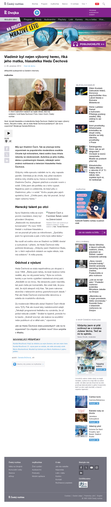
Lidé (71, 19)
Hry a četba (90, 19)
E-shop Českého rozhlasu (88, 320)
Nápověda (60, 470)
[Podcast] (6, 141)
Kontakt (59, 480)
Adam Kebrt (43, 114)
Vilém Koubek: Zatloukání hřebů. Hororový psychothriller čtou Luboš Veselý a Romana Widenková (98, 95)
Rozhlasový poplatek (64, 483)
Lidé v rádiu (60, 473)
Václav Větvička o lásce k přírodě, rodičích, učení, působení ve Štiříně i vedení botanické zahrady (97, 251)
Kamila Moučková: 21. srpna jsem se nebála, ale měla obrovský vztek (39, 346)
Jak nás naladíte (62, 466)
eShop (11, 476)
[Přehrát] (8, 133)
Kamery (92, 15)
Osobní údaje (77, 496)
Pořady (38, 19)
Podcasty (36, 473)
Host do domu (29, 66)
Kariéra (58, 476)
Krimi (79, 199)
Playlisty (62, 19)
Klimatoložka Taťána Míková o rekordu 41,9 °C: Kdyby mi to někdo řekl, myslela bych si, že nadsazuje (97, 172)
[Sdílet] (10, 141)
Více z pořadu (82, 242)
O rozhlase (75, 4)
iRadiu (20, 332)
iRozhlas (35, 4)
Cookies (67, 496)
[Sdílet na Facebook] (6, 148)
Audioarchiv (93, 12)
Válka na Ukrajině (15, 466)
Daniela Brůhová (24, 358)
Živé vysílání (81, 211)
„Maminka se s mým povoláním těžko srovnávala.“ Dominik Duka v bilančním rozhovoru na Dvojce (98, 303)
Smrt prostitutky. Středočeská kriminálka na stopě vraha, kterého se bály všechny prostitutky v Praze (97, 133)
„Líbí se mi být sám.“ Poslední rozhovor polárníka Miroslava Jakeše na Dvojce (97, 286)
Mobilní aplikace (38, 476)
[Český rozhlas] (13, 4)
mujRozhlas (55, 4)
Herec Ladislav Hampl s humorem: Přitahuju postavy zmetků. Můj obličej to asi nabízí (97, 114)
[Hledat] (104, 4)
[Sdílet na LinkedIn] (6, 160)
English (99, 496)
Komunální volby (15, 470)
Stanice (65, 4)
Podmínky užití (89, 496)
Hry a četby (81, 195)
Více (102, 19)
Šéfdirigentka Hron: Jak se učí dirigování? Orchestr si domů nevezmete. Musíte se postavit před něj (97, 154)
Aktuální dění (10, 19)
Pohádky (80, 203)
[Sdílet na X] (6, 154)
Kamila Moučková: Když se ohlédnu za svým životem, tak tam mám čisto (40, 343)
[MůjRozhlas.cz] (8, 75)
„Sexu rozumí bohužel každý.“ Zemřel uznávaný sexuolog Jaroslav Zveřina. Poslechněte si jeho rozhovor (97, 268)
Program (44, 4)
